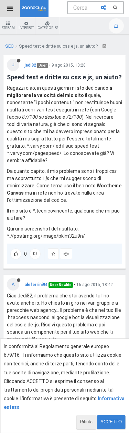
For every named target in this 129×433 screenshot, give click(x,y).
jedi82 (30, 65)
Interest (26, 28)
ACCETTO (111, 421)
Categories (47, 28)
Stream (8, 28)
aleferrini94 (35, 284)
